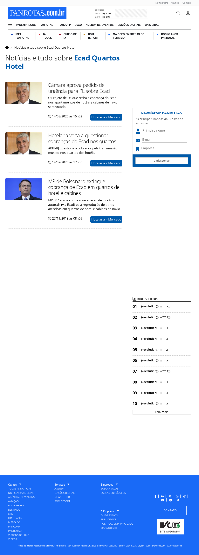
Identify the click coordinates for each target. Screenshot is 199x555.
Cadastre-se (161, 160)
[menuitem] (160, 2)
